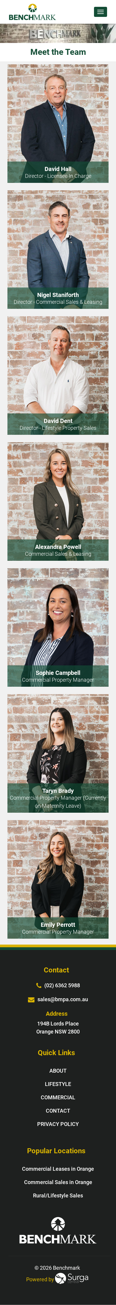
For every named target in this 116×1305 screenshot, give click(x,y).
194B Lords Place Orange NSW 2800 (58, 1027)
